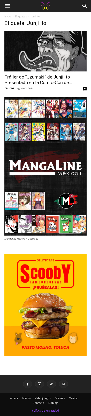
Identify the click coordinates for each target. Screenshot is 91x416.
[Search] (85, 6)
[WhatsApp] (63, 384)
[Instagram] (39, 384)
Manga (26, 398)
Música (73, 398)
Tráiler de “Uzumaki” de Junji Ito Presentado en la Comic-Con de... (38, 79)
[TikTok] (51, 384)
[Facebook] (27, 384)
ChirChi (9, 88)
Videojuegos (43, 398)
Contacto (38, 403)
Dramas (60, 398)
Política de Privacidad (45, 410)
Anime (14, 398)
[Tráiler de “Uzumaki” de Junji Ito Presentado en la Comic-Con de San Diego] (45, 51)
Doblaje (53, 403)
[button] (7, 6)
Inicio (7, 16)
